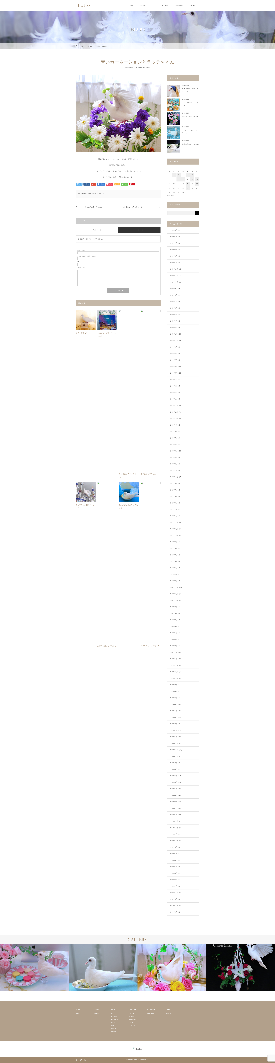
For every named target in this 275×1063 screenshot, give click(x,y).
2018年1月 (175, 814)
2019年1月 (175, 737)
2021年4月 (175, 574)
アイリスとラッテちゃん (150, 646)
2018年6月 (175, 782)
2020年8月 (175, 613)
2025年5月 (175, 314)
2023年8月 (175, 431)
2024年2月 (175, 392)
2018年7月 (175, 776)
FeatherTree (114, 1019)
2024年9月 (175, 347)
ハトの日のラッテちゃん (190, 116)
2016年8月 (175, 847)
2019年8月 (175, 691)
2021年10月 (176, 535)
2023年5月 (175, 451)
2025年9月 (175, 288)
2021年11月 (175, 529)
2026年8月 (175, 230)
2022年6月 (175, 496)
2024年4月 (175, 379)
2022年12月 (175, 477)
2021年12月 (175, 522)
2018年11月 (176, 750)
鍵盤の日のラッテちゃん (190, 144)
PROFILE (143, 5)
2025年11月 (175, 275)
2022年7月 (175, 490)
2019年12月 (175, 665)
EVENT (136, 67)
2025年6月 (175, 308)
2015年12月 (175, 892)
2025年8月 (175, 295)
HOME (131, 5)
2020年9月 (175, 607)
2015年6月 (175, 899)
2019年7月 (175, 698)
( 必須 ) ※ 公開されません (86, 256)
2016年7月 (175, 854)
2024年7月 (175, 360)
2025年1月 (175, 334)
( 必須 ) (81, 250)
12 (192, 179)
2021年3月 (175, 581)
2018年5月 (175, 789)
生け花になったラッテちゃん (132, 207)
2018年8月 (175, 769)
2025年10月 (175, 282)
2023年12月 (175, 405)
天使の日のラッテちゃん (106, 646)
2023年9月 (175, 425)
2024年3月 (175, 386)
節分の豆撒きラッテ (83, 333)
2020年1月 (175, 659)
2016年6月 (175, 860)
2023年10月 (175, 418)
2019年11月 (175, 672)
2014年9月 (175, 912)
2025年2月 (175, 327)
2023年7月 (175, 438)
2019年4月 (175, 717)
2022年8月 (175, 483)
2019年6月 (175, 704)
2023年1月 (175, 470)
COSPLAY (114, 1025)
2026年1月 (175, 262)
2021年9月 (175, 542)
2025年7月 (175, 301)
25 (187, 188)
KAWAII (147, 67)
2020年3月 (175, 646)
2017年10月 (175, 828)
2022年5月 (175, 503)
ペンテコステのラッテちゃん (92, 207)
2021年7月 (175, 555)
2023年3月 (175, 457)
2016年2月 (175, 879)
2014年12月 (175, 906)
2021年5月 (175, 568)
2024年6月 (175, 366)
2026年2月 (175, 256)
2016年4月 (175, 866)
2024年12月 (175, 340)
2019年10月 (176, 678)
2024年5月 (175, 373)
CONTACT (192, 5)
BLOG (154, 5)
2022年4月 (175, 509)
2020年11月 (175, 594)
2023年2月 (175, 464)
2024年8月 (175, 353)
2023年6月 (175, 444)
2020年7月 (175, 620)
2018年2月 (175, 808)
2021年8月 (175, 548)
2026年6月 (175, 237)
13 (197, 179)
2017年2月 (175, 834)
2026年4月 (175, 243)
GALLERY (165, 5)
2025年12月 (175, 269)
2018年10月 (176, 756)
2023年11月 (175, 412)
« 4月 (168, 195)
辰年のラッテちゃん (148, 474)
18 (187, 183)
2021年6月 (175, 561)
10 (183, 179)
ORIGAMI (114, 1029)
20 (197, 183)
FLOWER (142, 67)
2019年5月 (175, 711)
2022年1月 (175, 516)
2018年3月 (175, 802)
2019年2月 (175, 730)
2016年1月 (175, 886)
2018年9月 (175, 763)
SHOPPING (179, 5)
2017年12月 (175, 821)
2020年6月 (175, 626)
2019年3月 (175, 724)
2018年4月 (175, 795)
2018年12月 (176, 743)
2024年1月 (175, 399)
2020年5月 (175, 633)
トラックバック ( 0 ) (97, 230)
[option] (34, 967)
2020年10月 (176, 600)
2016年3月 (175, 873)
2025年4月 (175, 321)
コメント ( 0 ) (139, 230)
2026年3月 (175, 250)
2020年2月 (175, 652)
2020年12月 (176, 587)
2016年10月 (175, 841)
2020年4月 (175, 639)
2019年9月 (175, 685)
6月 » (172, 195)
